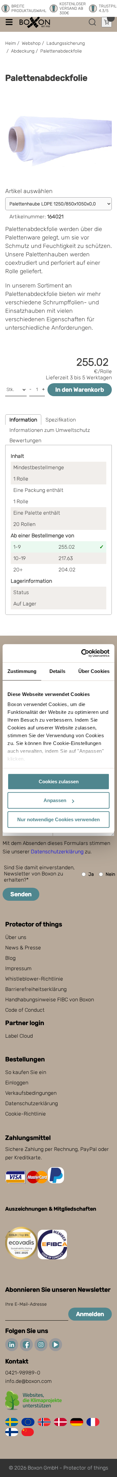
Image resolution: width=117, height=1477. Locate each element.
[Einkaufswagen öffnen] (106, 22)
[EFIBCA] (52, 1257)
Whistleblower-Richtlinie (34, 979)
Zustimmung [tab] (21, 671)
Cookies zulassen (59, 781)
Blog (10, 958)
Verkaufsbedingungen (31, 1093)
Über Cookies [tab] (94, 671)
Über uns (15, 937)
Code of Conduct (25, 1010)
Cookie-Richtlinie (25, 1114)
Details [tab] (57, 671)
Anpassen (55, 800)
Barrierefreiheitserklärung (36, 989)
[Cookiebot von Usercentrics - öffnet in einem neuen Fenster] (83, 653)
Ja (91, 874)
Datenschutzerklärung (57, 851)
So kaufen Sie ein (25, 1072)
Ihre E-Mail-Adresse (26, 1304)
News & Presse (23, 948)
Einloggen (16, 1083)
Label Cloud (19, 1036)
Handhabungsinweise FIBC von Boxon (49, 999)
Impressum (18, 968)
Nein (110, 874)
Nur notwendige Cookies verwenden (58, 819)
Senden (21, 894)
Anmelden (90, 1314)
